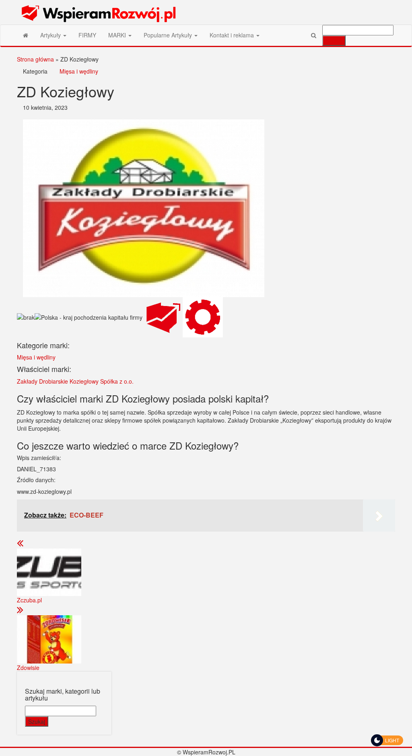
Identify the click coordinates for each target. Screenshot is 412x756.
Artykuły (51, 35)
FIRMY (87, 35)
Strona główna (35, 59)
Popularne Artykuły (169, 35)
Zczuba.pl (29, 600)
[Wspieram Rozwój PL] (25, 35)
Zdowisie (28, 668)
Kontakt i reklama (232, 35)
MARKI (118, 35)
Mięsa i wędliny (79, 71)
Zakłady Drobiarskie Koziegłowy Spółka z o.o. (75, 381)
